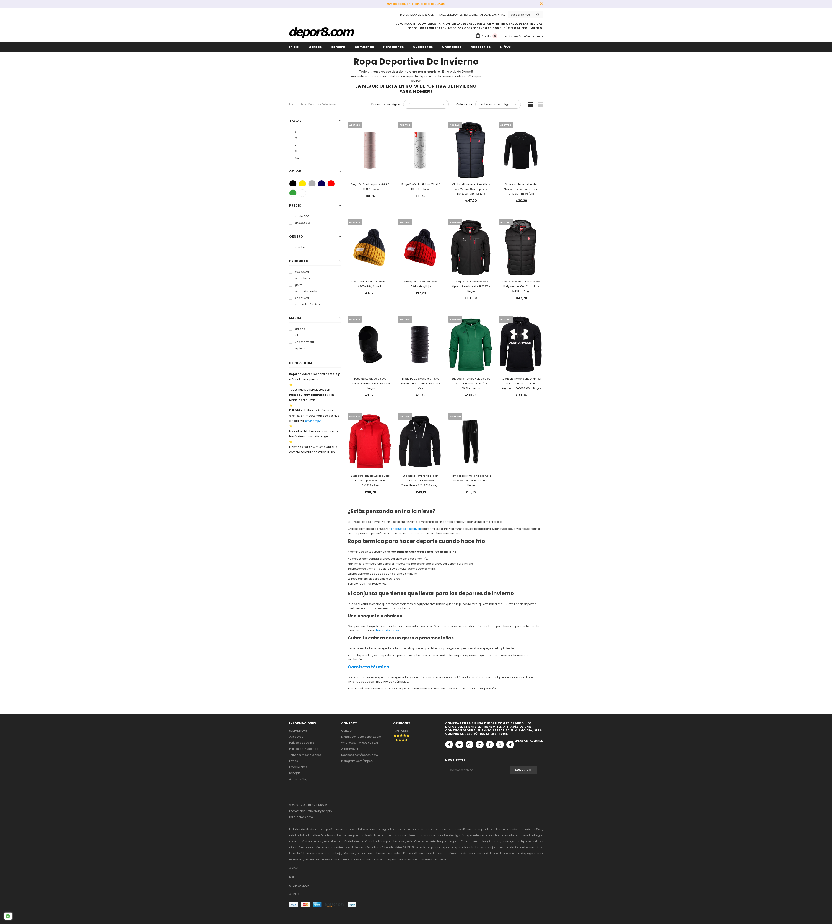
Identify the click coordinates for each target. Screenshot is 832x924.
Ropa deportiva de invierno (318, 104)
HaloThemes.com (301, 817)
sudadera (302, 272)
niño (410, 841)
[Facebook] (449, 744)
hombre (300, 247)
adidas (300, 329)
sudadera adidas (436, 835)
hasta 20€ (302, 216)
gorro (298, 285)
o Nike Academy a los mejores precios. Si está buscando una (353, 835)
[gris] (312, 183)
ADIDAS (294, 868)
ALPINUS (294, 894)
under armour (304, 342)
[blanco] (302, 193)
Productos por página (385, 104)
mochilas (535, 847)
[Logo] (321, 32)
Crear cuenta (534, 36)
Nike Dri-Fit (403, 847)
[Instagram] (480, 744)
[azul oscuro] (321, 183)
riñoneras (349, 853)
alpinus (300, 348)
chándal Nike (350, 841)
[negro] (293, 183)
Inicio (292, 104)
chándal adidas (373, 841)
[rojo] (331, 183)
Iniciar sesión (514, 36)
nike (297, 335)
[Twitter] (459, 744)
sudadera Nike (405, 835)
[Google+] (469, 744)
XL (296, 151)
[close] (541, 4)
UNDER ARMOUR (299, 885)
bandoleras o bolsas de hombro (379, 853)
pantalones (303, 278)
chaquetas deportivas (406, 529)
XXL (297, 158)
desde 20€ (302, 223)
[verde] (293, 193)
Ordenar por (464, 104)
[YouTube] (500, 744)
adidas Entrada (300, 835)
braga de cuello (306, 291)
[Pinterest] (490, 744)
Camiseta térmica (368, 667)
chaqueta (302, 298)
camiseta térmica (307, 304)
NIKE (291, 877)
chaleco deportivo (386, 630)
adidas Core (533, 829)
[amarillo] (302, 183)
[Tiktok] (510, 744)
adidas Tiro (516, 829)
